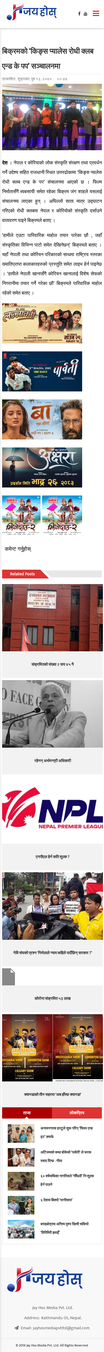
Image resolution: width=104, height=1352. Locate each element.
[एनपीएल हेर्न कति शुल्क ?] (52, 809)
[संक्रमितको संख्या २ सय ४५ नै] (52, 617)
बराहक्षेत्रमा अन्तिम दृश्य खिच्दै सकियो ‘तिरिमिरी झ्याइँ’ (65, 1228)
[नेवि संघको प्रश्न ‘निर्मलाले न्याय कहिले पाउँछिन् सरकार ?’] (52, 905)
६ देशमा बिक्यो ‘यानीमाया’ (57, 1200)
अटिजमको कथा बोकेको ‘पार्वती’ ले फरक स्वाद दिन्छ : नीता (66, 1156)
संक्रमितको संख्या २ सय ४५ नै (52, 664)
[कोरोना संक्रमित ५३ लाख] (52, 976)
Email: (55, 1328)
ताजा (27, 1112)
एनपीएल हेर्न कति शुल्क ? (53, 857)
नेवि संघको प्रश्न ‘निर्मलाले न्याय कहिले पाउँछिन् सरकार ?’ (52, 953)
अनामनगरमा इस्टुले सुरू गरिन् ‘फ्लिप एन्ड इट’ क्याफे (67, 1132)
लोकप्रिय (77, 1112)
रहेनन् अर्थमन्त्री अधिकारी (52, 761)
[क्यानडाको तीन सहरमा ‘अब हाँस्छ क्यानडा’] (52, 1047)
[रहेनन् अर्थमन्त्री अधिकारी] (52, 713)
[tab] (27, 1113)
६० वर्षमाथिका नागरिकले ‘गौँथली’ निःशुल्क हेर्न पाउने (67, 1180)
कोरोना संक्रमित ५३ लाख (53, 998)
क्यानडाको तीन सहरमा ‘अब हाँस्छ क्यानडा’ (52, 1094)
